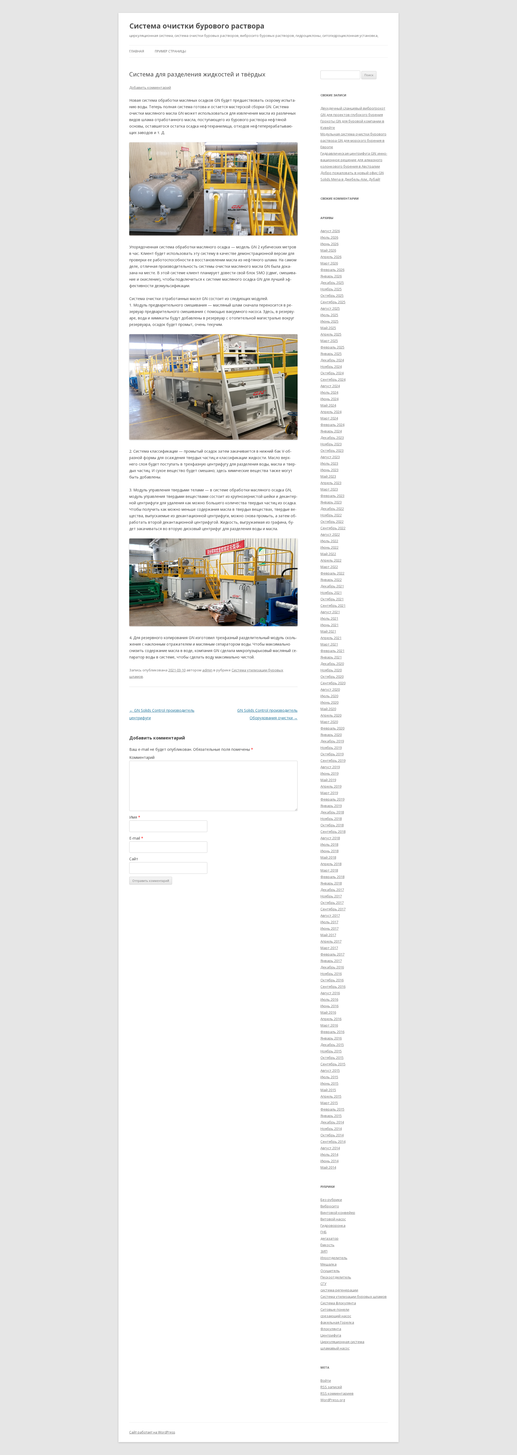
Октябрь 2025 (332, 295)
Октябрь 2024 (332, 373)
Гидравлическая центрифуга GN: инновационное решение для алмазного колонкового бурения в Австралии (353, 160)
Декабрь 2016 (332, 967)
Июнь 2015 (329, 1083)
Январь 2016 (331, 1038)
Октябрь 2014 (332, 1135)
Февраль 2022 (332, 573)
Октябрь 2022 (332, 521)
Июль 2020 (329, 695)
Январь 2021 (331, 657)
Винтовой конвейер (337, 1212)
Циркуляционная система (342, 1341)
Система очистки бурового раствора (196, 26)
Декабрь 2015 (332, 1044)
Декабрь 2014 (332, 1122)
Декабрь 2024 (332, 360)
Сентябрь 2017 (332, 909)
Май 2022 (328, 553)
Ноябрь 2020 (331, 670)
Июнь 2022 (329, 547)
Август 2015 (330, 1070)
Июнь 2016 (329, 1005)
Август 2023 (330, 457)
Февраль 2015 (332, 1109)
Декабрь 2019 (332, 741)
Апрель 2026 (330, 256)
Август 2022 (330, 534)
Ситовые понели (334, 1309)
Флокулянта (330, 1328)
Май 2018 (328, 857)
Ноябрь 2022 (331, 515)
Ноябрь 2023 (331, 444)
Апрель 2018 (330, 863)
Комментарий (142, 757)
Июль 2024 (329, 392)
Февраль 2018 (332, 876)
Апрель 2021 (330, 637)
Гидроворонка (332, 1225)
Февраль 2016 (332, 1031)
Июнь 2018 (329, 850)
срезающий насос (335, 1315)
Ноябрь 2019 (331, 747)
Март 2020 (329, 721)
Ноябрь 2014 (331, 1128)
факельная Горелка (337, 1322)
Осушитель (330, 1270)
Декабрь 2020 (332, 663)
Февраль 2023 (332, 495)
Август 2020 (330, 689)
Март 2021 (329, 644)
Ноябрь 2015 (331, 1051)
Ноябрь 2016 (331, 973)
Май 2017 (328, 934)
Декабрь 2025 (332, 282)
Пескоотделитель (335, 1277)
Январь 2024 (331, 431)
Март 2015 (329, 1102)
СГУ (323, 1283)
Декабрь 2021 (332, 586)
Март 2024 (329, 418)
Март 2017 (329, 947)
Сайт (133, 858)
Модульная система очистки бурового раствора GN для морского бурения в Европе (353, 140)
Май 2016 (328, 1012)
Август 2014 (330, 1148)
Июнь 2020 (329, 702)
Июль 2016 (329, 999)
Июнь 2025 (329, 321)
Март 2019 (329, 792)
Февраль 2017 (332, 954)
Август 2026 (330, 230)
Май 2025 (328, 327)
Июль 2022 (329, 540)
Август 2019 (330, 767)
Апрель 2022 (330, 560)
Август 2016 (330, 993)
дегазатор (329, 1238)
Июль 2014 (329, 1154)
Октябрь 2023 (332, 450)
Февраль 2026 (332, 269)
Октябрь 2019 (332, 754)
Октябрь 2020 (332, 676)
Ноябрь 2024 (331, 366)
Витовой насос (333, 1219)
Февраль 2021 (332, 650)
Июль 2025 (329, 314)
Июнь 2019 (329, 773)
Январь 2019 (331, 805)
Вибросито (329, 1206)
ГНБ (323, 1231)
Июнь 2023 (329, 469)
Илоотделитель (333, 1257)
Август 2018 (330, 838)
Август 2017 (330, 915)
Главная (136, 51)
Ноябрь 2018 (331, 818)
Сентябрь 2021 (332, 605)
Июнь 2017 (329, 928)
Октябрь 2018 (332, 825)
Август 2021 (330, 612)
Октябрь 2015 (332, 1057)
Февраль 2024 (332, 424)
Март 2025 (329, 340)
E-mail (136, 838)
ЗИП (323, 1251)
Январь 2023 (331, 502)
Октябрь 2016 (332, 980)
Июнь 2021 (329, 624)
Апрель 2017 (330, 941)
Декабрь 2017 (332, 889)
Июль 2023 (329, 463)
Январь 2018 (331, 883)
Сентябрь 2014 (332, 1141)
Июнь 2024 (329, 398)
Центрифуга (330, 1335)
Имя (134, 817)
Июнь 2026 (329, 243)
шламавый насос (335, 1348)
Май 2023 (328, 476)
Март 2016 (329, 1025)
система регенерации (339, 1290)
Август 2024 (330, 385)
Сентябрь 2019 (332, 760)
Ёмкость (327, 1244)
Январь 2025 (331, 353)
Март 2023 (329, 489)
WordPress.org (332, 1399)
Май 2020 (328, 708)
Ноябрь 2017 (331, 896)
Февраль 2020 (332, 728)
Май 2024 (328, 405)
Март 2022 (329, 566)
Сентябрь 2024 (332, 379)
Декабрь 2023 (332, 437)
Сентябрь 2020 (332, 683)
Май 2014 (328, 1167)
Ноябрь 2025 (331, 289)
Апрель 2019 (330, 786)
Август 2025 (330, 308)
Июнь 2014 (329, 1160)
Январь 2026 (331, 276)
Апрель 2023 (330, 482)
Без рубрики (331, 1199)
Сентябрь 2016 (332, 986)
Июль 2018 (329, 844)
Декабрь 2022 (332, 508)
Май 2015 (328, 1089)
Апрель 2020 (330, 715)
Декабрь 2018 (332, 812)
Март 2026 (329, 263)
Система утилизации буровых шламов (353, 1296)
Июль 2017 (329, 921)
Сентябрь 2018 (332, 831)
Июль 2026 (329, 237)
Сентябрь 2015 (332, 1064)
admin (207, 670)
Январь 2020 (331, 734)
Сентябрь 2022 (332, 528)
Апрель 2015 (330, 1096)
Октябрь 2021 (332, 599)
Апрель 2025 (330, 334)
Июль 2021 (329, 618)
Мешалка (328, 1264)
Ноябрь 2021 (331, 592)
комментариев (337, 1393)
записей (331, 1386)
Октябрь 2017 (332, 902)
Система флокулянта (338, 1303)
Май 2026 (328, 250)
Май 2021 (328, 631)
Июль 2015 (329, 1076)
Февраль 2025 (332, 347)
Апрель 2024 (330, 411)
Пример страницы (170, 51)
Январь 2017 (331, 960)
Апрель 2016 (330, 1018)
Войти (325, 1380)
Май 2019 (328, 779)
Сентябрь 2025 (332, 302)
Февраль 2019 (332, 799)
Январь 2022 (331, 579)
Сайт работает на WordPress (152, 1432)
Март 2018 (329, 870)
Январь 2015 (331, 1115)
